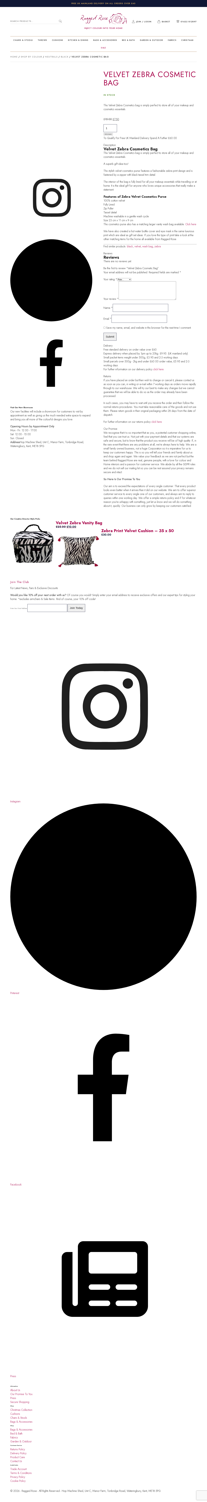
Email (108, 319)
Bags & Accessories (105, 40)
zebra (157, 246)
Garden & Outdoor (151, 40)
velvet (137, 246)
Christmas (187, 40)
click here (158, 369)
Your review (111, 299)
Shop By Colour (31, 56)
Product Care (17, 1457)
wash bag (147, 246)
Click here (190, 224)
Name (108, 308)
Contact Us (16, 1461)
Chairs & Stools (23, 40)
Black (64, 56)
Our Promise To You (21, 1394)
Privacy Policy (17, 1477)
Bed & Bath (128, 40)
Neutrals (51, 56)
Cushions (57, 40)
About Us (15, 1390)
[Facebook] (51, 237)
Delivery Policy (18, 1453)
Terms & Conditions (21, 1473)
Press (13, 1398)
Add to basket (108, 134)
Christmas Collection (21, 1410)
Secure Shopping (19, 1402)
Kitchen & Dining (78, 40)
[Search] (61, 21)
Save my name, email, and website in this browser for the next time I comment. (149, 328)
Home (14, 56)
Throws (42, 40)
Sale (103, 47)
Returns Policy (17, 1449)
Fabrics (172, 40)
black (130, 246)
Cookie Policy (18, 1481)
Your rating (110, 279)
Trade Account (18, 1469)
